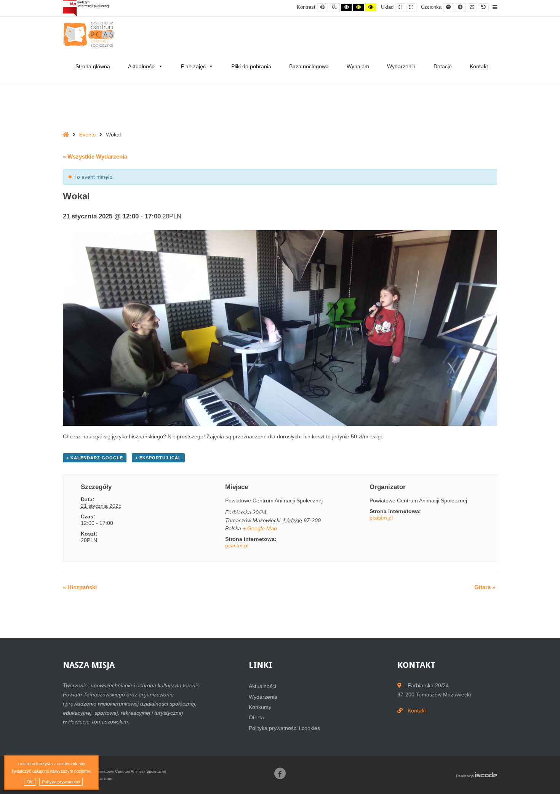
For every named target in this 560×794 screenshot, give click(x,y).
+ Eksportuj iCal (158, 458)
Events (87, 135)
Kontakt (479, 66)
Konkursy (260, 707)
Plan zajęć (193, 66)
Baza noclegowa (309, 66)
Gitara (484, 587)
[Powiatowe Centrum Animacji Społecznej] (91, 34)
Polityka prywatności (61, 782)
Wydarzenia (401, 66)
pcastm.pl (236, 545)
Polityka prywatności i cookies (284, 728)
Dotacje (443, 66)
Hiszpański (80, 587)
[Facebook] (280, 773)
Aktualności (141, 66)
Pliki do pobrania (251, 66)
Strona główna (92, 66)
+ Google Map (260, 528)
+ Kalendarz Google (94, 458)
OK (30, 782)
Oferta (256, 717)
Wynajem (358, 66)
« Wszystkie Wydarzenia (95, 156)
